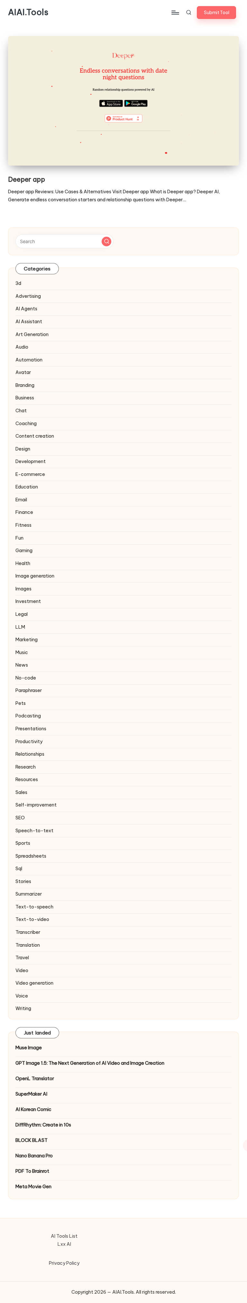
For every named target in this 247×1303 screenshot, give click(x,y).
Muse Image (28, 1048)
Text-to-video (32, 919)
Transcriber (27, 932)
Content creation (34, 436)
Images (23, 589)
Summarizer (28, 894)
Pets (20, 703)
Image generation (34, 576)
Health (22, 563)
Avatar (23, 372)
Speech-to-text (34, 831)
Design (22, 449)
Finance (24, 512)
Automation (28, 360)
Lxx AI (64, 1244)
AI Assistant (28, 321)
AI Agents (26, 309)
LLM (20, 627)
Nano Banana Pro (34, 1156)
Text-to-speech (34, 907)
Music (21, 652)
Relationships (29, 754)
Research (25, 767)
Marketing (26, 639)
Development (30, 461)
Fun (19, 538)
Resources (26, 779)
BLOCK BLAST (31, 1140)
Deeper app (26, 179)
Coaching (26, 423)
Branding (24, 385)
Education (26, 487)
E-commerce (30, 474)
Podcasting (28, 716)
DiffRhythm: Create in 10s (43, 1125)
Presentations (30, 729)
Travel (22, 958)
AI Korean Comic (33, 1109)
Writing (23, 1008)
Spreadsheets (30, 856)
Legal (21, 614)
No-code (25, 678)
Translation (27, 945)
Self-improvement (36, 805)
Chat (21, 411)
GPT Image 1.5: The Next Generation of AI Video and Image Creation (89, 1063)
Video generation (34, 983)
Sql (18, 868)
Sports (22, 843)
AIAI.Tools (28, 12)
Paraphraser (28, 690)
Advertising (28, 296)
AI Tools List (64, 1236)
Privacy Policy (64, 1263)
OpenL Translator (34, 1078)
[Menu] (174, 12)
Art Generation (32, 334)
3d (18, 283)
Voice (21, 996)
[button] (216, 12)
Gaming (23, 550)
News (21, 665)
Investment (28, 601)
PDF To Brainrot (32, 1171)
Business (24, 398)
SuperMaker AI (31, 1094)
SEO (20, 818)
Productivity (28, 741)
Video (21, 970)
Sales (21, 792)
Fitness (23, 525)
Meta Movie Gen (33, 1186)
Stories (23, 881)
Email (21, 500)
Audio (21, 347)
